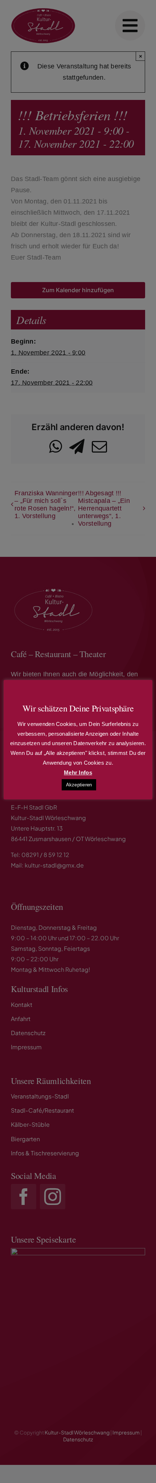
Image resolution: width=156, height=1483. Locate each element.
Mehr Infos (78, 772)
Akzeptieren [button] (79, 784)
